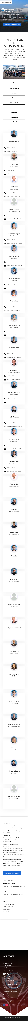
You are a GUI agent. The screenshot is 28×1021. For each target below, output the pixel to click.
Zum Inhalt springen (6, 2)
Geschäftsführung (14, 88)
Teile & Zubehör (14, 102)
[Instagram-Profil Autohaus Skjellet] (7, 1005)
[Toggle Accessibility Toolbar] (3, 9)
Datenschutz (13, 991)
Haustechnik (14, 121)
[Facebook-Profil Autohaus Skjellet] (4, 1005)
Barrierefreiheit (7, 995)
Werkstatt (14, 112)
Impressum (6, 991)
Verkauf (14, 97)
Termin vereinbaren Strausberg (12, 24)
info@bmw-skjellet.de (9, 1001)
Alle (14, 83)
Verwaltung (14, 93)
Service (14, 108)
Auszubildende (14, 117)
